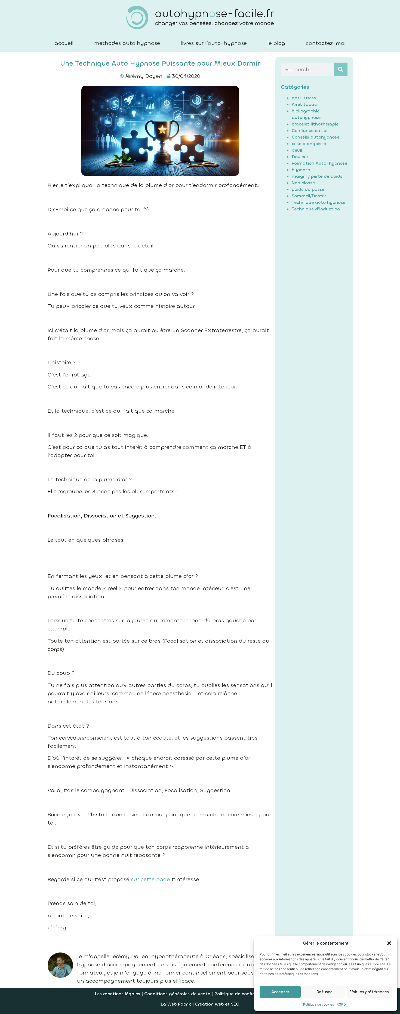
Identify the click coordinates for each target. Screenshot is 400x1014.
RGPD (341, 1004)
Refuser (324, 992)
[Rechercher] (340, 69)
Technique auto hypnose (318, 202)
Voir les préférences (369, 992)
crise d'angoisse (309, 143)
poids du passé (308, 189)
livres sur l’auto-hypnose (214, 43)
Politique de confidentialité (243, 994)
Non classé (303, 183)
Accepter (280, 992)
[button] (389, 943)
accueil (64, 43)
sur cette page (150, 879)
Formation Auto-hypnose (319, 163)
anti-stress (304, 98)
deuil (297, 150)
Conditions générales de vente (177, 994)
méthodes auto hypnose (127, 43)
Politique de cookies (318, 1004)
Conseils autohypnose (315, 137)
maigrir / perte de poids (317, 176)
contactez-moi (326, 43)
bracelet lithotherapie (315, 124)
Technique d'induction (316, 209)
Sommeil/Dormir (309, 196)
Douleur (300, 157)
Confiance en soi (309, 130)
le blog (276, 43)
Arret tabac (304, 104)
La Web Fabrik (176, 1004)
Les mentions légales (117, 994)
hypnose (301, 170)
